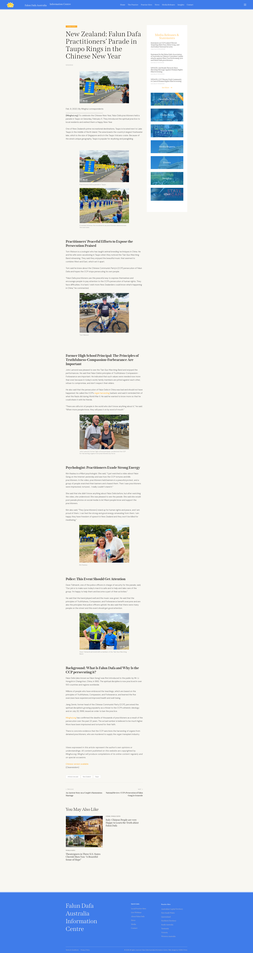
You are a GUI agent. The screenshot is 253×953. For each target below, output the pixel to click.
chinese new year (73, 777)
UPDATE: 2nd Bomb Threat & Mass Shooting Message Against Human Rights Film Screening (167, 70)
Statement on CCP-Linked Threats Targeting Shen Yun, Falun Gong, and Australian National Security (165, 45)
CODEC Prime (182, 950)
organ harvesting (102, 393)
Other (108, 816)
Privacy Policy (85, 950)
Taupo (97, 777)
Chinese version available (77, 764)
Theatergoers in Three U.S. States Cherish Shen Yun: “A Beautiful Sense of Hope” (83, 857)
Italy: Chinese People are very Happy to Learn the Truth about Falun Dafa (122, 822)
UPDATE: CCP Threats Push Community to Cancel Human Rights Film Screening (166, 80)
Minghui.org (71, 717)
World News (71, 26)
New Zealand (87, 777)
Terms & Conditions (72, 950)
